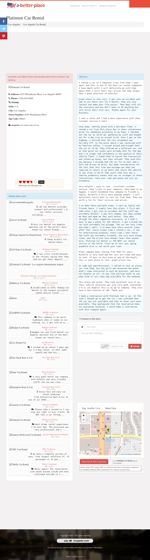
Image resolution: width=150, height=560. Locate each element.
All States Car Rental (50, 249)
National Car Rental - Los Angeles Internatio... (39, 275)
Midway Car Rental (50, 282)
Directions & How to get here (94, 461)
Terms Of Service (107, 6)
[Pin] (3, 35)
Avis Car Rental (48, 219)
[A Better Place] (26, 5)
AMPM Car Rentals (50, 312)
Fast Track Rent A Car (51, 357)
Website (15, 102)
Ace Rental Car (48, 342)
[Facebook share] (3, 21)
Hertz (43, 297)
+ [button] (84, 415)
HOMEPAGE (75, 6)
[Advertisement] (75, 53)
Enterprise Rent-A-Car (51, 387)
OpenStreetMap (126, 454)
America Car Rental (50, 404)
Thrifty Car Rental (49, 464)
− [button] (84, 420)
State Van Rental (48, 372)
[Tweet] (3, 28)
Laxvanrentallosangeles (51, 202)
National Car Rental (50, 419)
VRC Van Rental (48, 449)
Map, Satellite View (91, 408)
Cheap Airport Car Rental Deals (55, 234)
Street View (110, 408)
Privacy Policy (89, 6)
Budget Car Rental (49, 327)
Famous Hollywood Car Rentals (55, 434)
